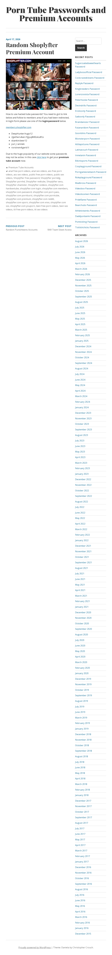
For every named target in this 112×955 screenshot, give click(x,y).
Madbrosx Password (85, 183)
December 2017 (83, 800)
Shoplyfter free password (27, 177)
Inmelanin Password (85, 155)
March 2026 (81, 268)
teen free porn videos (47, 205)
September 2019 (83, 695)
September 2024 (83, 363)
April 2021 (80, 590)
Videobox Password (85, 188)
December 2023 (83, 412)
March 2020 (81, 662)
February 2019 (82, 723)
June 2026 (80, 252)
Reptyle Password (84, 83)
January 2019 (82, 728)
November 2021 (83, 551)
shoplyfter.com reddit (43, 198)
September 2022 (83, 495)
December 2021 (83, 545)
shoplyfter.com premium (18, 198)
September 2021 (83, 562)
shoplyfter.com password (19, 192)
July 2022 (79, 507)
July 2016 (79, 894)
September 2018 (83, 750)
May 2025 (80, 318)
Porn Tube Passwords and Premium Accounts (56, 13)
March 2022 (81, 529)
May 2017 (80, 839)
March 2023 (81, 462)
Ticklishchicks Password (87, 227)
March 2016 (81, 917)
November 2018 (83, 739)
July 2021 (79, 573)
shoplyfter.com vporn (17, 202)
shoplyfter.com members (55, 188)
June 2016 (80, 900)
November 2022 (83, 484)
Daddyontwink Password (87, 216)
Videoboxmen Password (87, 194)
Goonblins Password (85, 133)
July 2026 (79, 246)
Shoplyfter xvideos (37, 184)
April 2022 (80, 523)
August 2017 (81, 822)
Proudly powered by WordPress (34, 947)
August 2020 (81, 634)
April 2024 (80, 390)
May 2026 (80, 257)
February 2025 (82, 335)
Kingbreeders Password (87, 88)
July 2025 (79, 307)
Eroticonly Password (85, 110)
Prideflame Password (86, 199)
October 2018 (82, 745)
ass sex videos (21, 174)
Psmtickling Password (86, 221)
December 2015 (83, 933)
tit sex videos (41, 209)
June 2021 (80, 579)
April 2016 (80, 911)
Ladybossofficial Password (88, 72)
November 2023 (83, 418)
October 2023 (82, 423)
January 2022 (82, 540)
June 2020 (80, 645)
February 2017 (82, 856)
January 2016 (82, 928)
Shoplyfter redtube (35, 181)
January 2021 (82, 606)
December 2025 (83, 279)
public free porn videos (41, 174)
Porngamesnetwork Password (90, 171)
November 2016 (83, 872)
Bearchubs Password (86, 205)
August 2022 (81, 501)
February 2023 (82, 468)
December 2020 (83, 612)
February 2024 (82, 401)
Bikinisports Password (86, 160)
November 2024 (83, 352)
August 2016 (81, 889)
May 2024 (80, 385)
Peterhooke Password (86, 99)
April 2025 (80, 324)
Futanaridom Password (87, 127)
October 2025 (82, 290)
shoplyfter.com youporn (22, 205)
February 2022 (82, 534)
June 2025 (80, 313)
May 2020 (80, 651)
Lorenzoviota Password (87, 94)
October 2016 (82, 878)
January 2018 (82, 795)
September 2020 (83, 628)
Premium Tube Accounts (21, 167)
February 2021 (82, 601)
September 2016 (83, 883)
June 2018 (80, 767)
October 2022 (82, 490)
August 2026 (81, 241)
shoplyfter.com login (30, 188)
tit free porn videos (23, 209)
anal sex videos (39, 171)
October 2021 (82, 557)
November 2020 (83, 617)
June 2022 (80, 512)
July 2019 (79, 706)
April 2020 (80, 656)
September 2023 (83, 429)
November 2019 (83, 684)
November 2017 (83, 806)
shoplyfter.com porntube (46, 195)
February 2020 (82, 667)
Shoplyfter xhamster (16, 184)
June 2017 (80, 833)
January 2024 (82, 407)
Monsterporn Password (87, 138)
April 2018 (80, 778)
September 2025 (83, 296)
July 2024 (79, 374)
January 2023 (82, 473)
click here (41, 157)
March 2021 (81, 595)
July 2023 (79, 440)
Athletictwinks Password (87, 210)
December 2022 (83, 479)
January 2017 (82, 861)
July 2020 (79, 640)
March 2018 (81, 784)
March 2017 (81, 850)
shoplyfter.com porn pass (46, 192)
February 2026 (82, 274)
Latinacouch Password (86, 149)
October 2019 (82, 689)
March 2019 (81, 717)
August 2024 (81, 368)
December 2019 (83, 678)
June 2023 (80, 446)
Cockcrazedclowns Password (89, 77)
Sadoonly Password (85, 116)
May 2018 (80, 773)
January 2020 (82, 673)
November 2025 (83, 285)
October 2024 (82, 357)
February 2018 (82, 789)
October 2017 (82, 811)
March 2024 (81, 396)
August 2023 (81, 435)
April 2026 (80, 263)
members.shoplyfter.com (18, 127)
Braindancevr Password (87, 122)
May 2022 (80, 518)
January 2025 (82, 340)
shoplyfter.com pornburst (19, 195)
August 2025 (81, 302)
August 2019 (81, 700)
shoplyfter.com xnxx (39, 202)
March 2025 (81, 329)
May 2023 (80, 451)
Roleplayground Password (88, 177)
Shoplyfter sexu (55, 181)
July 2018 (79, 762)
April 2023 (80, 457)
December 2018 (83, 734)
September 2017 (83, 817)
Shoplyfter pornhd (15, 181)
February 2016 (82, 922)
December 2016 (83, 867)
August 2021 (81, 568)
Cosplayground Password (88, 166)
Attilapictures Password (87, 144)
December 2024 (83, 346)
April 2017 (80, 845)
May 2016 (80, 906)
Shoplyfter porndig (50, 177)
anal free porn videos (19, 171)
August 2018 (81, 756)
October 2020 (82, 623)
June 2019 (80, 712)
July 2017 (79, 828)
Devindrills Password (85, 105)
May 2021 (80, 584)
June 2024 (80, 379)
